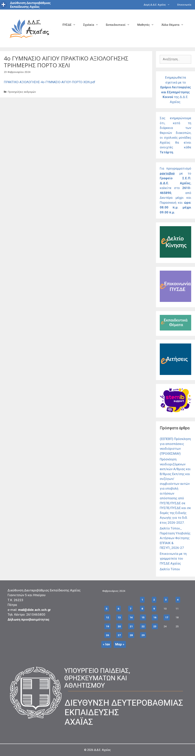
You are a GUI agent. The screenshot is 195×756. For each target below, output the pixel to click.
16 (154, 617)
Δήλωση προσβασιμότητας (29, 619)
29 (143, 635)
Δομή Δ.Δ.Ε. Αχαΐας (155, 4)
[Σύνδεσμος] (175, 256)
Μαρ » (119, 644)
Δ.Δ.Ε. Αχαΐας (102, 750)
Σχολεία (88, 25)
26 (107, 635)
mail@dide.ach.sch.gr (34, 610)
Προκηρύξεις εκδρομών (22, 91)
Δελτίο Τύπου (170, 569)
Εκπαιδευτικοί (115, 25)
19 (107, 626)
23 (154, 626)
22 (143, 626)
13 (119, 617)
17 (166, 617)
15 (143, 617)
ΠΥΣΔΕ (66, 25)
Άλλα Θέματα (170, 25)
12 (107, 617)
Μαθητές (143, 25)
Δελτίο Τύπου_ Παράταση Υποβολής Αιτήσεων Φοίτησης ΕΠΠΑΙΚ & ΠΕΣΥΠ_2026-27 (175, 538)
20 (119, 626)
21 (131, 626)
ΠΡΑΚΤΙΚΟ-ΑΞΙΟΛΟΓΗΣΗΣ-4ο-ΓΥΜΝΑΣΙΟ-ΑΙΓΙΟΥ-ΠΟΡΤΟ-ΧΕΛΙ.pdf (49, 82)
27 (119, 635)
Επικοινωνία (184, 4)
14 (131, 617)
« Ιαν (106, 644)
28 (131, 635)
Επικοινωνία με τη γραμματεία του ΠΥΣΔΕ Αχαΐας (173, 558)
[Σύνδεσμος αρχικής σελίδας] (29, 28)
